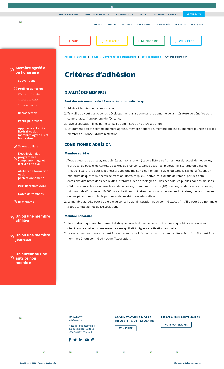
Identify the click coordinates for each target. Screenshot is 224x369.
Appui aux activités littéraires (131, 14)
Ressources (26, 202)
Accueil (69, 56)
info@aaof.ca (75, 320)
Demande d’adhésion (68, 14)
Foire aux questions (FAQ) (165, 14)
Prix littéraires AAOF (32, 185)
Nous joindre (198, 24)
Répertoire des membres (97, 14)
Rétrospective (28, 112)
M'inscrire (126, 328)
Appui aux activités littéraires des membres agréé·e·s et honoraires (33, 133)
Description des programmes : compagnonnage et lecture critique (31, 158)
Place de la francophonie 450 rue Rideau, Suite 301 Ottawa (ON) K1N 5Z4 (82, 328)
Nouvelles (180, 24)
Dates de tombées (31, 193)
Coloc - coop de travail (195, 363)
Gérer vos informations (30, 94)
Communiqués (163, 24)
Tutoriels (127, 24)
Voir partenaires (176, 324)
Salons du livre (28, 146)
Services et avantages (29, 105)
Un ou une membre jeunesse (33, 237)
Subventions (26, 80)
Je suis (94, 56)
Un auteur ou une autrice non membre (31, 258)
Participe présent (30, 120)
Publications (143, 24)
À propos (98, 24)
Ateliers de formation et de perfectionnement (33, 174)
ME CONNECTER (194, 14)
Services (112, 24)
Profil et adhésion (30, 88)
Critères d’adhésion (28, 99)
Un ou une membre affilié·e (33, 218)
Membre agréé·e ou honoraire (30, 70)
